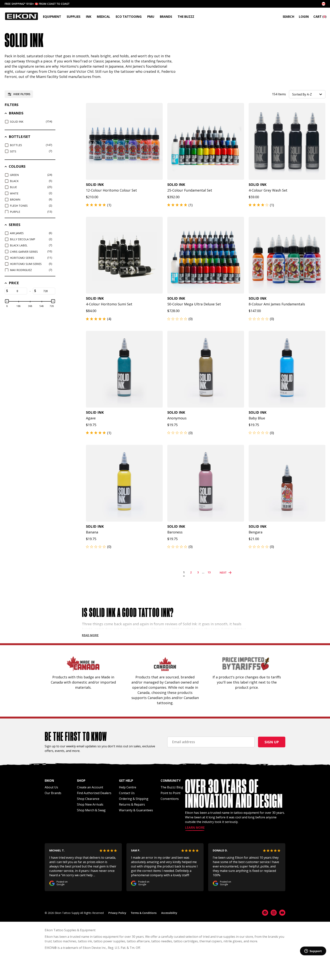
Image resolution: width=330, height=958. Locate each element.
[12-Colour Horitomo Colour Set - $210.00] (124, 141)
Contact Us (127, 793)
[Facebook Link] (265, 912)
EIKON (49, 948)
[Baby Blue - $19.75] (287, 369)
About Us (51, 787)
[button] (307, 94)
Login (304, 16)
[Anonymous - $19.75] (205, 369)
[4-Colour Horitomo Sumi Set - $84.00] (124, 255)
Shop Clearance (88, 799)
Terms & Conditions (144, 913)
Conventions (170, 799)
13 (209, 572)
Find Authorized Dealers (94, 793)
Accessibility (169, 913)
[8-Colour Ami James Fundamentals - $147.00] (287, 255)
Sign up (271, 742)
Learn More (195, 828)
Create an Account (90, 787)
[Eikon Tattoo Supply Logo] (21, 16)
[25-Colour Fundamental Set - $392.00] (205, 141)
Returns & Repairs (132, 804)
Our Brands (53, 793)
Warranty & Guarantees (136, 810)
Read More (90, 635)
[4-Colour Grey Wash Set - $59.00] (287, 141)
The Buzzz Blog (172, 787)
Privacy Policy (117, 913)
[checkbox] (30, 121)
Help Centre (127, 787)
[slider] (7, 301)
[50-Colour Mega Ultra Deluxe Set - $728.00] (205, 255)
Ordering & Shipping (133, 799)
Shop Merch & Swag (91, 810)
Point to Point (170, 793)
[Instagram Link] (274, 912)
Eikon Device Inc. (94, 948)
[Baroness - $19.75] (205, 483)
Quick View (122, 174)
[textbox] (17, 291)
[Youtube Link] (282, 912)
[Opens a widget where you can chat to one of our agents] (313, 951)
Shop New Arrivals (90, 804)
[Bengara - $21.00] (287, 483)
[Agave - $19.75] (124, 369)
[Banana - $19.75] (124, 483)
